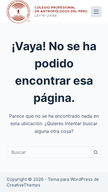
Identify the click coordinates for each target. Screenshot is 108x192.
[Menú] (96, 11)
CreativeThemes (23, 185)
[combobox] (48, 152)
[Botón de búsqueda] (95, 152)
